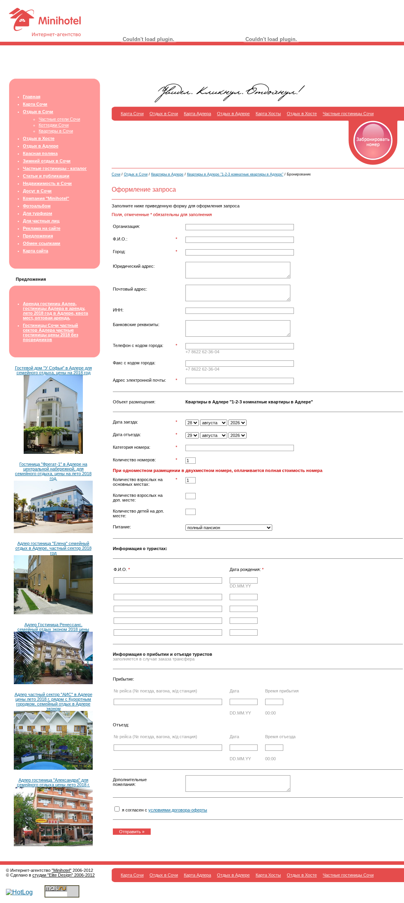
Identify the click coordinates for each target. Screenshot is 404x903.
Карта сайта (35, 250)
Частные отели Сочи (59, 119)
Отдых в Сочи (38, 111)
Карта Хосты (268, 113)
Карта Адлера (197, 113)
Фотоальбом (36, 205)
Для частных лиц (41, 220)
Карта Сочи (35, 104)
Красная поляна (40, 153)
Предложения (38, 235)
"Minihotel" (61, 870)
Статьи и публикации (46, 176)
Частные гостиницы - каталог (55, 168)
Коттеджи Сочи (54, 125)
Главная (31, 96)
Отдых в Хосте (38, 138)
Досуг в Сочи (37, 190)
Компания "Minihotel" (46, 198)
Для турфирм (37, 213)
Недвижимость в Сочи (47, 183)
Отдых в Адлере (40, 146)
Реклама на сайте (41, 228)
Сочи (116, 174)
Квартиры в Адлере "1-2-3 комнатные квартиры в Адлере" (235, 174)
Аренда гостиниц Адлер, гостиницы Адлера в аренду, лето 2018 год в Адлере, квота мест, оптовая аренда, (55, 310)
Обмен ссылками (41, 243)
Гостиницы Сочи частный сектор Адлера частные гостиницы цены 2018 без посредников (50, 332)
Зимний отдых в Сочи (47, 161)
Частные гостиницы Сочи (348, 113)
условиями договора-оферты (177, 810)
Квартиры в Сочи (56, 131)
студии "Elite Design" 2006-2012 (63, 875)
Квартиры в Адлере (167, 174)
